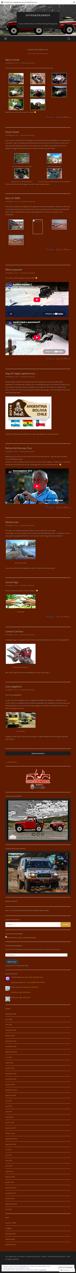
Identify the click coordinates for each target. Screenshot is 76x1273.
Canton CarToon (14, 631)
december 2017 (10, 1030)
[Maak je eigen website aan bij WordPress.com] (38, 2)
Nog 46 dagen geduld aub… (21, 373)
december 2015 (10, 1074)
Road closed (12, 131)
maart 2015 (9, 1117)
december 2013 (10, 1188)
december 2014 (10, 1128)
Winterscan (12, 522)
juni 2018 (8, 1019)
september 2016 (11, 1052)
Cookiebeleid (42, 1270)
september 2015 (11, 1090)
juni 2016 (8, 1057)
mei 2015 (8, 1112)
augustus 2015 (10, 1095)
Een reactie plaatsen (27, 63)
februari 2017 (10, 1035)
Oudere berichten (38, 753)
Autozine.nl (17, 695)
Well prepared (13, 269)
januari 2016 (9, 1068)
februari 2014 (10, 1177)
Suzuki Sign (11, 582)
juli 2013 (8, 1209)
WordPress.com (10, 1244)
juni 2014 (8, 1155)
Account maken (10, 1223)
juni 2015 (8, 1106)
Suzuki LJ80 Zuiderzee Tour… (33, 977)
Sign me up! (12, 962)
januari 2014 (9, 1182)
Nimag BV (24, 206)
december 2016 (10, 1041)
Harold (13, 992)
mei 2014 (8, 1160)
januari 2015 (9, 1122)
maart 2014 (9, 1171)
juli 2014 (8, 1150)
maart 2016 (9, 1063)
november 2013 (10, 1193)
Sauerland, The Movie (30, 987)
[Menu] (6, 39)
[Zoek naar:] (38, 924)
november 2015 (10, 1079)
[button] (16, 79)
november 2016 (10, 1046)
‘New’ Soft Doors (24, 992)
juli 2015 (8, 1101)
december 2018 (10, 1014)
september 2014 (11, 1139)
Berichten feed (10, 1234)
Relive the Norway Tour (18, 447)
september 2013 (11, 1204)
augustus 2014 (10, 1144)
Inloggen (8, 1228)
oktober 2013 (10, 1198)
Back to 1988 (12, 198)
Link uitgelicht (13, 686)
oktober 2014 (10, 1133)
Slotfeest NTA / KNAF (37, 982)
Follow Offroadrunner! (13, 946)
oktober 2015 (10, 1084)
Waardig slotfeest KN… (19, 982)
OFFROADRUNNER (38, 15)
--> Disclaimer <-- (11, 762)
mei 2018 (8, 1025)
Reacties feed (10, 1239)
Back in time (12, 59)
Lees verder (46, 184)
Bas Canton (9, 672)
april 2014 (8, 1166)
